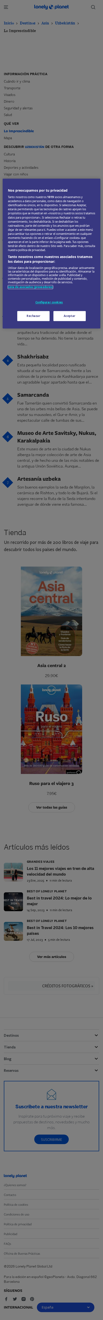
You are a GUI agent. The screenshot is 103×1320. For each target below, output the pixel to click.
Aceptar (69, 316)
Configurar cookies (49, 302)
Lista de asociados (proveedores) (30, 287)
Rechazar (33, 316)
